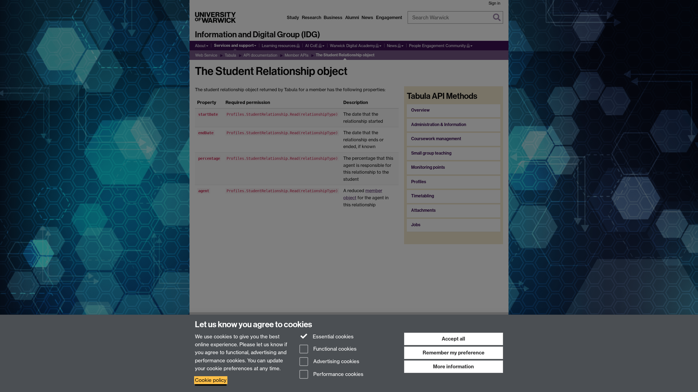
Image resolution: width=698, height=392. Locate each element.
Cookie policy (211, 380)
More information (453, 366)
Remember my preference (454, 353)
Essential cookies (332, 336)
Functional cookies (334, 349)
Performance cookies (337, 374)
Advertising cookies (335, 362)
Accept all (453, 339)
